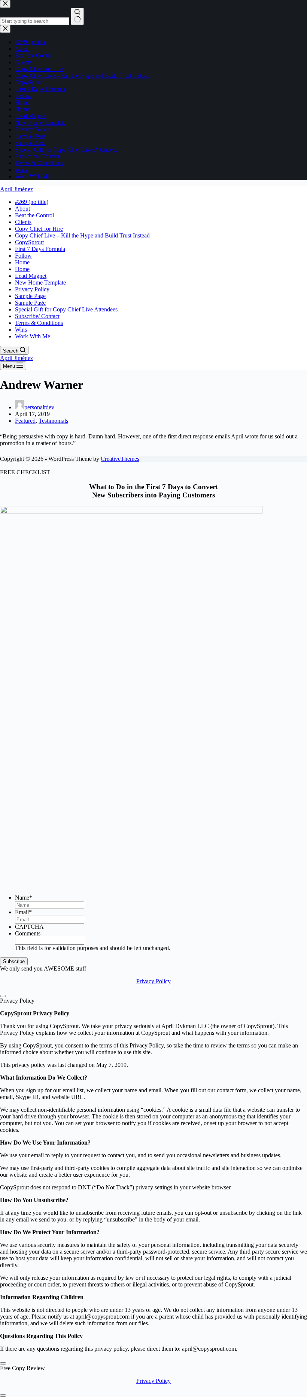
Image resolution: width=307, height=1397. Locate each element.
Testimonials (53, 420)
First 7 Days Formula (40, 249)
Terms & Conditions (39, 323)
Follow (23, 255)
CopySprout (29, 242)
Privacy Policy (32, 289)
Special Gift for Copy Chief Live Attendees (66, 309)
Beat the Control (34, 215)
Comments (27, 933)
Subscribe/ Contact (37, 316)
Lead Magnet (30, 276)
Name (23, 897)
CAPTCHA (29, 926)
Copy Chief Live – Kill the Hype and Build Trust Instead (82, 235)
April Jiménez (16, 189)
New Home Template (40, 282)
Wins (21, 329)
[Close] (3, 996)
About (22, 208)
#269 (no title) (31, 202)
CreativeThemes (120, 459)
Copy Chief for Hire (39, 229)
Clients (23, 222)
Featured (25, 420)
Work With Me (32, 336)
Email (23, 912)
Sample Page (30, 296)
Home (22, 262)
